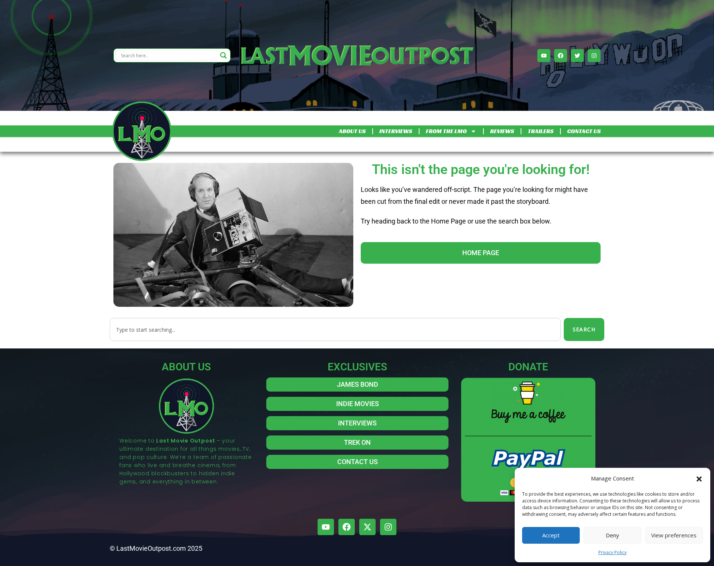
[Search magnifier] (223, 55)
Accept (551, 535)
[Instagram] (594, 55)
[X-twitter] (367, 527)
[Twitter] (577, 55)
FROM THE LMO (446, 131)
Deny (612, 535)
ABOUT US (352, 131)
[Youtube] (543, 55)
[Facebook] (560, 55)
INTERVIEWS (395, 131)
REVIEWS (502, 131)
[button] (699, 478)
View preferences (674, 535)
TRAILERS (540, 131)
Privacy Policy (612, 552)
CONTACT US (584, 131)
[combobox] (335, 329)
